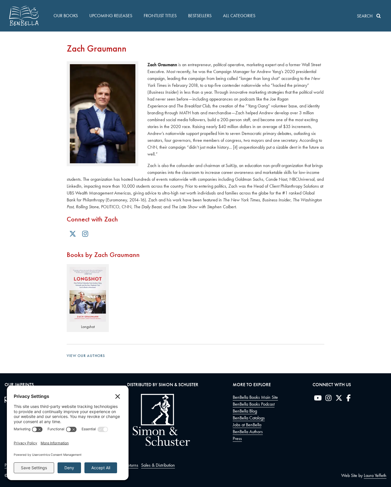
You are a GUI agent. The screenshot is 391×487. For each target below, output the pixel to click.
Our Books (66, 16)
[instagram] (328, 399)
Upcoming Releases (110, 16)
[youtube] (318, 399)
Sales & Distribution (158, 465)
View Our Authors (86, 355)
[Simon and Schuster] (158, 444)
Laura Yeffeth (375, 475)
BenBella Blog (245, 411)
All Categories (239, 16)
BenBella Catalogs (249, 418)
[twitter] (338, 399)
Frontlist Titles (160, 16)
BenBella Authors (248, 432)
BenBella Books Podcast (254, 404)
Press (237, 438)
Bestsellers (200, 16)
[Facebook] (348, 399)
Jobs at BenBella (247, 425)
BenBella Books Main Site (255, 397)
